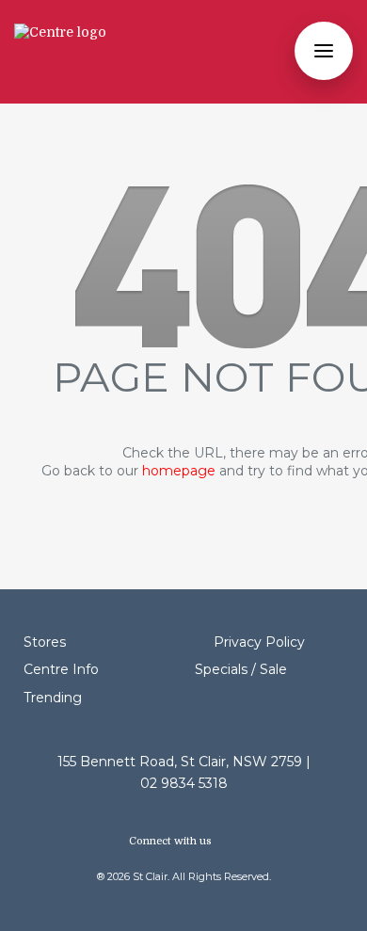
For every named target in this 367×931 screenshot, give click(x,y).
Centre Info (61, 669)
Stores (45, 642)
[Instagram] (235, 841)
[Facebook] (226, 841)
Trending (53, 697)
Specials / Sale (241, 669)
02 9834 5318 (184, 783)
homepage (178, 470)
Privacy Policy (259, 642)
